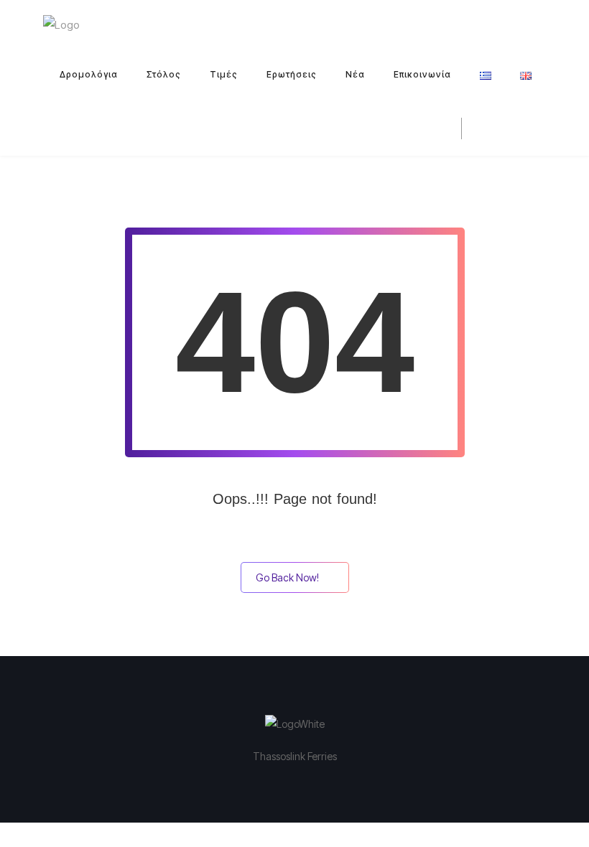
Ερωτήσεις (291, 74)
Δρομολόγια (89, 74)
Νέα (355, 74)
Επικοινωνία (422, 74)
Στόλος (164, 74)
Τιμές (224, 74)
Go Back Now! (287, 577)
